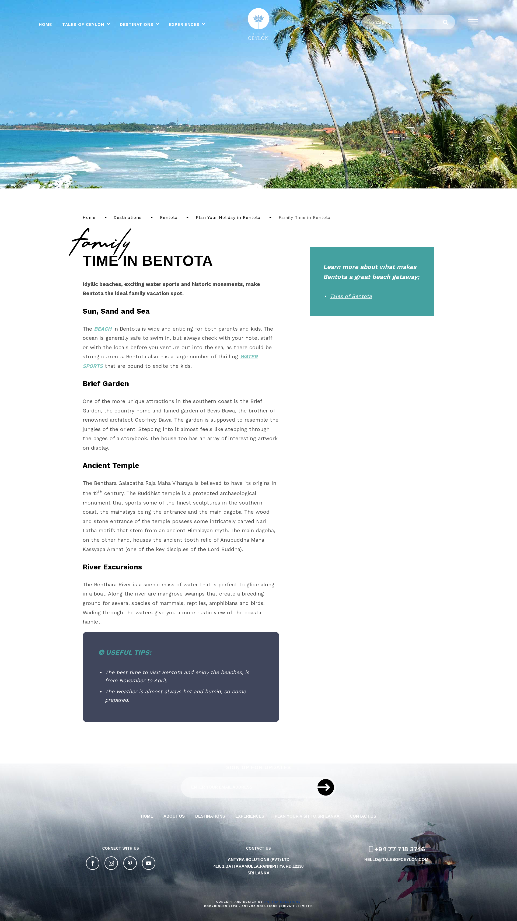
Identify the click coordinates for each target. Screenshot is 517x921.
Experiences (184, 24)
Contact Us (363, 816)
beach (102, 329)
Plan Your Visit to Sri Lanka (307, 816)
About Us (174, 816)
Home (45, 24)
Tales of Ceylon (83, 24)
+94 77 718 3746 (399, 849)
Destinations (136, 24)
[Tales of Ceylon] (258, 24)
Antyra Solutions (282, 901)
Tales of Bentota (351, 296)
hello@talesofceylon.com (396, 859)
